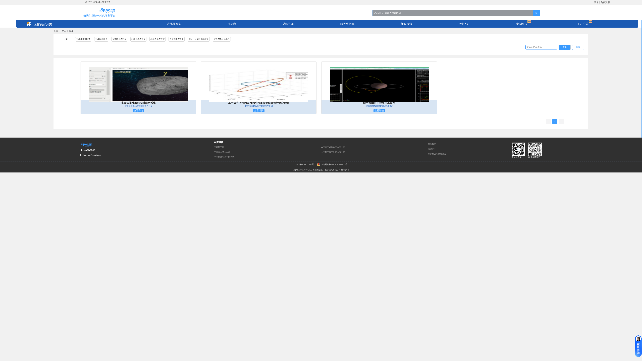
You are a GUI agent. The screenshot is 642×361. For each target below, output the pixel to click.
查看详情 (138, 110)
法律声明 (432, 149)
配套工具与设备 (138, 39)
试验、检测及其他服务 (199, 39)
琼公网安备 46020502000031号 (333, 164)
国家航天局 (219, 147)
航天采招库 (347, 24)
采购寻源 (288, 24)
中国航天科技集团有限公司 (333, 147)
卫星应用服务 (101, 39)
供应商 (232, 24)
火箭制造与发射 (177, 39)
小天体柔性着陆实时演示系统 (138, 102)
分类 (66, 39)
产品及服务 (174, 24)
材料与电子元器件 (222, 39)
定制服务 (521, 24)
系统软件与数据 (119, 39)
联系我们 (432, 144)
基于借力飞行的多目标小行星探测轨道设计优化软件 (259, 102)
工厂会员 (583, 24)
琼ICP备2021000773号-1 (305, 164)
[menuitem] (174, 24)
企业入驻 (464, 24)
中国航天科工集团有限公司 (333, 152)
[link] (56, 31)
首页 (56, 31)
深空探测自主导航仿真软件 (379, 102)
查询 (565, 47)
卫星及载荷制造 (83, 39)
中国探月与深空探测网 (224, 157)
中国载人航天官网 (222, 152)
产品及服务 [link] (68, 31)
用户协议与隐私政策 (437, 154)
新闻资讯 (406, 24)
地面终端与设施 (157, 39)
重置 (578, 47)
